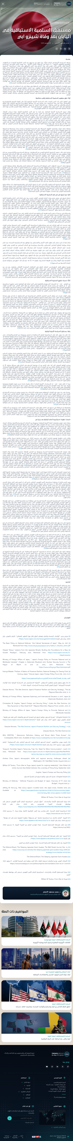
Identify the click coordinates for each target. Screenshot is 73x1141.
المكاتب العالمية (25, 1091)
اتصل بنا (21, 1136)
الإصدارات (27, 1088)
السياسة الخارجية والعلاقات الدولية (59, 22)
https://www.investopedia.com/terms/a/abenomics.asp (50, 738)
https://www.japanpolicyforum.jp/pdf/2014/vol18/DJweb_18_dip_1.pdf (46, 678)
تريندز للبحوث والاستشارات (57, 18)
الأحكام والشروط (14, 1136)
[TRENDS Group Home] (50, 4)
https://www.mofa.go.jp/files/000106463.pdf (54, 667)
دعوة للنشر (27, 1082)
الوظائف (28, 1094)
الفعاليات (27, 1097)
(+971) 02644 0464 (60, 1097)
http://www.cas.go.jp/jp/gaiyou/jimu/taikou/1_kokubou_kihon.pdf (47, 645)
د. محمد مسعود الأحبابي (63, 43)
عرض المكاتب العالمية (60, 1127)
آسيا (44, 22)
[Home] (69, 18)
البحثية (44, 18)
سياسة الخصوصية (6, 1136)
